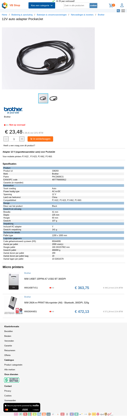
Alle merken (9, 369)
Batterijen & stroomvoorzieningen (52, 15)
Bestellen (8, 331)
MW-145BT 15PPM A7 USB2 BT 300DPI (45, 278)
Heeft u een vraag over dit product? (19, 145)
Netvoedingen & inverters (82, 15)
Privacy (7, 391)
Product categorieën (13, 365)
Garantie (8, 345)
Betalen (7, 336)
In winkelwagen (41, 139)
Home (4, 15)
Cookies (8, 396)
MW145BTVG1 (31, 288)
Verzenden (9, 341)
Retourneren (9, 350)
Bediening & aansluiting (22, 15)
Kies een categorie (40, 5)
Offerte (7, 355)
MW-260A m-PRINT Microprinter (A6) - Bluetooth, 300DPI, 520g (56, 302)
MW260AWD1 (30, 311)
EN (123, 11)
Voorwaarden (10, 400)
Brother (101, 15)
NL (118, 11)
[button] (92, 26)
